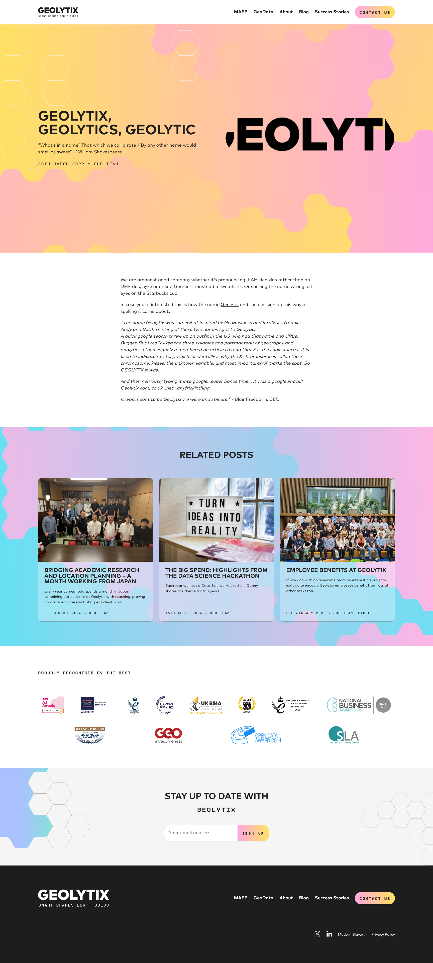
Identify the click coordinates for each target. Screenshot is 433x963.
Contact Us (374, 12)
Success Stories (332, 12)
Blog (304, 12)
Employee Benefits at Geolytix (336, 570)
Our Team (106, 163)
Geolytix (230, 305)
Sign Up (253, 833)
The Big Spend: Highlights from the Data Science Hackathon (216, 573)
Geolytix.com (135, 388)
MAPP (241, 12)
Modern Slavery (351, 935)
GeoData (264, 12)
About (286, 12)
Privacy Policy (383, 935)
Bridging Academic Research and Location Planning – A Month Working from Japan (91, 576)
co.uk (157, 388)
